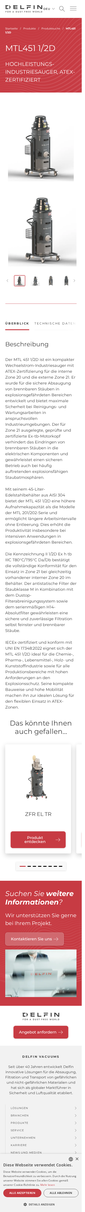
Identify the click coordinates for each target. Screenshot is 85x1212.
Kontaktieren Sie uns (31, 935)
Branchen (20, 1111)
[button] (73, 8)
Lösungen (19, 1104)
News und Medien (26, 1148)
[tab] (17, 321)
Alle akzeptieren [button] (22, 1193)
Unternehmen (23, 1133)
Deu (46, 8)
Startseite (11, 28)
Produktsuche (50, 28)
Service (17, 1126)
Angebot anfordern (37, 1028)
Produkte (20, 1118)
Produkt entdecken (35, 835)
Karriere (19, 1141)
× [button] (76, 1159)
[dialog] (41, 1183)
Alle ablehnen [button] (61, 1193)
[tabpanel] (40, 525)
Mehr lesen (47, 1185)
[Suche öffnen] (62, 9)
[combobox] (71, 1159)
